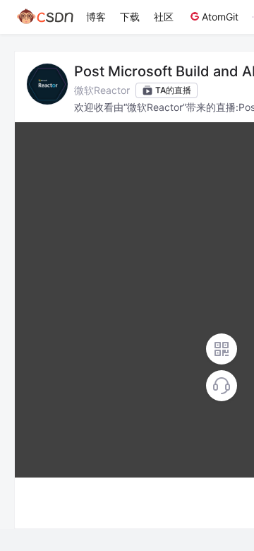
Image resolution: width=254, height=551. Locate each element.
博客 (96, 17)
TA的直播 (173, 90)
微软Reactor (102, 90)
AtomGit (220, 17)
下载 (130, 17)
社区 (164, 17)
